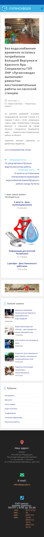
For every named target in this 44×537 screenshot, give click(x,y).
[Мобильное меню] (42, 8)
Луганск (28, 150)
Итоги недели (10, 404)
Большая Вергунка (17, 150)
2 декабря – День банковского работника (22, 264)
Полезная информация (13, 417)
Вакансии (8, 400)
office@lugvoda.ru (22, 485)
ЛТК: (16, 510)
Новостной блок (15, 104)
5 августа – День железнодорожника (22, 203)
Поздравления (10, 413)
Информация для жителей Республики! (22, 252)
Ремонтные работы (12, 422)
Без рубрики (9, 395)
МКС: (16, 513)
